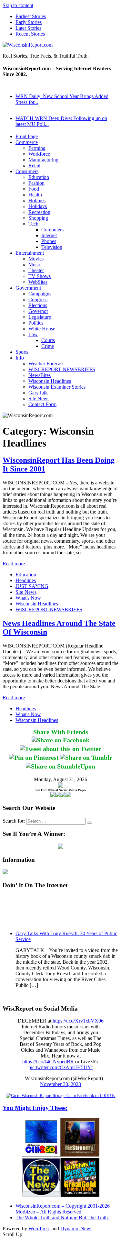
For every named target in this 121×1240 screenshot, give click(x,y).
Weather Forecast (46, 363)
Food (33, 189)
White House (41, 328)
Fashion (36, 183)
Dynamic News (76, 1228)
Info (19, 357)
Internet (49, 235)
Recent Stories (30, 34)
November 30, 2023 (60, 1084)
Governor (38, 311)
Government (28, 288)
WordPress (39, 1228)
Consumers (26, 171)
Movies (36, 258)
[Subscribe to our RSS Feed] (63, 795)
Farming (36, 148)
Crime (47, 346)
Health (35, 194)
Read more (14, 563)
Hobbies (36, 200)
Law (33, 334)
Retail (34, 165)
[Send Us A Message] (68, 795)
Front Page (26, 136)
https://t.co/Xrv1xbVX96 (78, 1021)
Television (51, 247)
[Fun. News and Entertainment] (80, 1154)
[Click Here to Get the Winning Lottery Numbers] (60, 847)
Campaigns (39, 293)
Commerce (26, 142)
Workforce (39, 154)
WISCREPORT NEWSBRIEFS (61, 369)
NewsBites (39, 375)
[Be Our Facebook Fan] (52, 795)
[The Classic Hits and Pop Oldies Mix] (80, 1195)
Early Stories (28, 22)
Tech (33, 224)
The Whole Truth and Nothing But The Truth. (62, 1217)
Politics (35, 323)
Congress (37, 299)
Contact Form (42, 404)
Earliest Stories (30, 16)
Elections (37, 305)
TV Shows (39, 276)
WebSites (37, 282)
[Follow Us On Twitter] (58, 795)
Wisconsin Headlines (49, 381)
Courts (48, 340)
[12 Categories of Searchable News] (41, 1195)
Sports (21, 352)
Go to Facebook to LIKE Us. (91, 1095)
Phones (48, 241)
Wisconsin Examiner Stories (57, 387)
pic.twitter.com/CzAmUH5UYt (60, 1067)
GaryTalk (38, 392)
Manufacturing (43, 159)
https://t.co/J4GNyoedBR (48, 1061)
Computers (52, 229)
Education (38, 177)
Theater (36, 270)
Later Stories (28, 28)
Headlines (25, 580)
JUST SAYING (31, 586)
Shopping (38, 218)
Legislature (39, 317)
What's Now (28, 598)
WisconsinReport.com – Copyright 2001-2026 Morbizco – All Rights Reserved (62, 1208)
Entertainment (29, 253)
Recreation (39, 212)
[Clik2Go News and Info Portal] (41, 1154)
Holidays (37, 206)
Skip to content (18, 5)
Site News (38, 398)
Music (34, 264)
